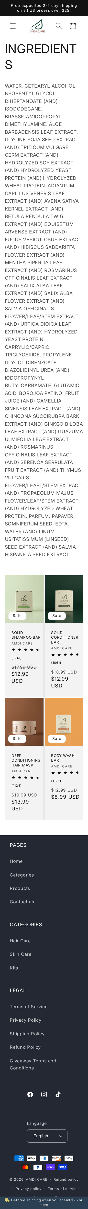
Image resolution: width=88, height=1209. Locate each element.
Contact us (22, 901)
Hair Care (20, 940)
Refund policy (66, 1179)
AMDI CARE (36, 1179)
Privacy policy (29, 1189)
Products (20, 888)
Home (16, 861)
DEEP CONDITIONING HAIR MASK (26, 760)
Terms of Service (28, 1006)
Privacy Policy (26, 1020)
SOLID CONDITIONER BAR (64, 637)
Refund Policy (25, 1047)
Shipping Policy (27, 1033)
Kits (14, 967)
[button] (13, 26)
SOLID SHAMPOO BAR (26, 635)
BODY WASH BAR (63, 758)
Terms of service (63, 1189)
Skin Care (21, 954)
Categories (22, 874)
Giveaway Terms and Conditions (33, 1064)
